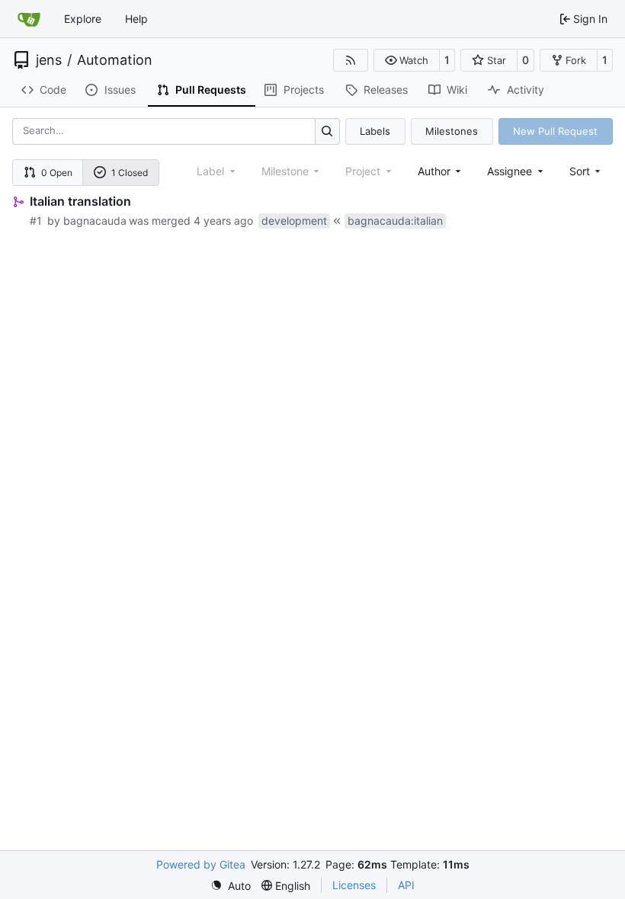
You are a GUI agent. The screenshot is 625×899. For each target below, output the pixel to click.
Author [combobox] (434, 171)
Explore (82, 18)
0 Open (56, 172)
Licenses (354, 884)
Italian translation (80, 201)
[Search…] (327, 131)
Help (136, 18)
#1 (36, 220)
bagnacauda (95, 220)
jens (49, 60)
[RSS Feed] (350, 60)
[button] (406, 60)
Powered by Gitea (200, 864)
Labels (375, 131)
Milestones (451, 131)
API (406, 884)
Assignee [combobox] (509, 171)
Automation (114, 60)
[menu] (586, 171)
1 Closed (129, 172)
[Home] (29, 19)
